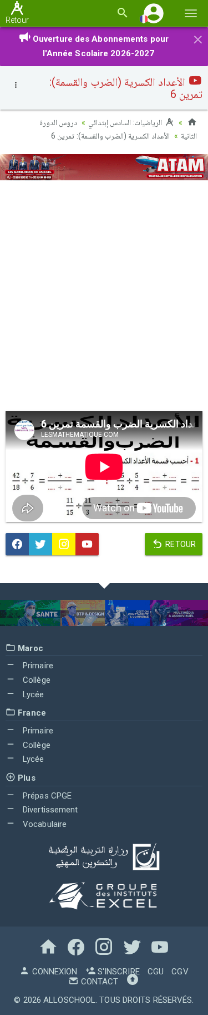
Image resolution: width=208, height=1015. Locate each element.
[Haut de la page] (132, 982)
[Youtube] (87, 544)
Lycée (32, 694)
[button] (153, 13)
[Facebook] (17, 544)
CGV (179, 972)
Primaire (37, 666)
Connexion (53, 972)
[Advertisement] (104, 295)
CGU (156, 972)
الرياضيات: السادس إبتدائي (126, 122)
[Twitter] (40, 544)
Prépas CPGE (46, 796)
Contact (98, 982)
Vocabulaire (44, 824)
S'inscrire (117, 972)
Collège (35, 680)
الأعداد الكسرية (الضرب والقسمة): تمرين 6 (110, 135)
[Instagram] (63, 544)
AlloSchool (69, 1000)
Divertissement (49, 810)
